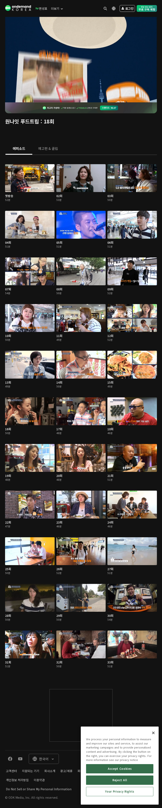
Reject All (119, 780)
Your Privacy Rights (119, 791)
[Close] (153, 733)
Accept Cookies (120, 769)
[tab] (18, 149)
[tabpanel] (81, 418)
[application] (81, 59)
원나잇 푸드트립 (22, 121)
